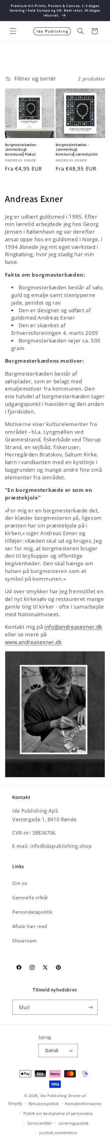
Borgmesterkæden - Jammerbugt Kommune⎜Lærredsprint (77, 149)
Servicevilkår (40, 1123)
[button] (13, 31)
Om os (19, 883)
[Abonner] (90, 1007)
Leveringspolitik (73, 1123)
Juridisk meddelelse (58, 1132)
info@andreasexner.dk (73, 626)
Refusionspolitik (44, 1103)
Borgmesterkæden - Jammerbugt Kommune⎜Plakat (21, 149)
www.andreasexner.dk (33, 642)
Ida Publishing (53, 1095)
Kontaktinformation (83, 1103)
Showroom (24, 941)
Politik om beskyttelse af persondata (58, 1113)
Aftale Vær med (29, 926)
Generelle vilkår (30, 897)
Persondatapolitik (32, 912)
